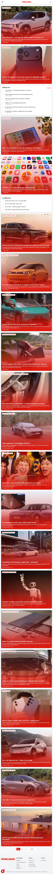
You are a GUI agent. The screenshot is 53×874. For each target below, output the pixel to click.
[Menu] (2, 2)
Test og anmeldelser (21, 862)
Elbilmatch (18, 868)
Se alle (49, 87)
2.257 (32, 849)
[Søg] (50, 2)
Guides (18, 866)
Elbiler (17, 864)
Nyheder (18, 860)
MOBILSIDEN (26, 2)
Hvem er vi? (31, 860)
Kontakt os (31, 862)
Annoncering (32, 864)
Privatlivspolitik (32, 866)
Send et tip (43, 860)
